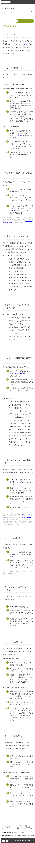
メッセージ (17, 482)
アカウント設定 (18, 373)
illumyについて (6, 826)
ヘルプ (19, 826)
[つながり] (19, 135)
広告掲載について (29, 827)
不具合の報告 (28, 828)
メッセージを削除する (26, 514)
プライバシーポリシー (8, 828)
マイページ (26, 44)
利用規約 (19, 828)
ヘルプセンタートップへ (25, 21)
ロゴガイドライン (6, 827)
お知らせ (19, 827)
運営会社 (27, 826)
